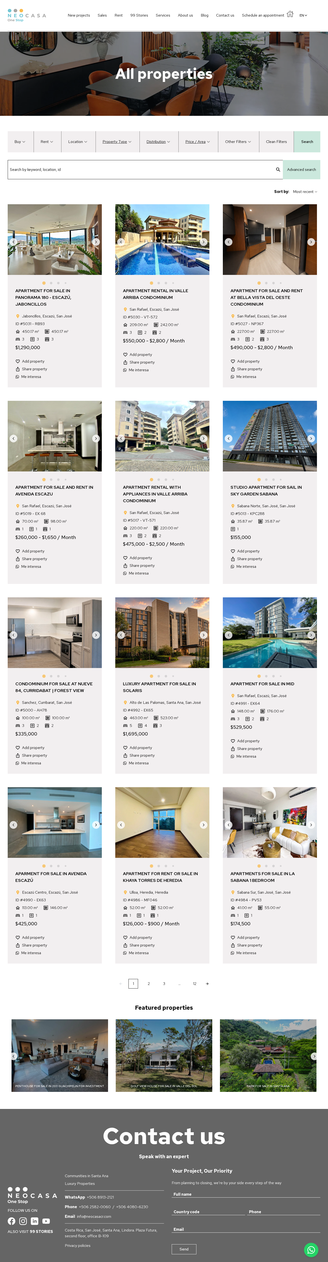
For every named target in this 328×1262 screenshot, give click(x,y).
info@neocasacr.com (94, 1216)
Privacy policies (78, 1245)
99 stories (41, 1231)
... (179, 983)
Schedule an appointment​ (263, 15)
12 (194, 983)
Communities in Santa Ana (86, 1175)
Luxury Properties (80, 1183)
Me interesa (31, 376)
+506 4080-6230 (132, 1206)
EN (302, 15)
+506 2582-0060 (95, 1206)
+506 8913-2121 (100, 1197)
